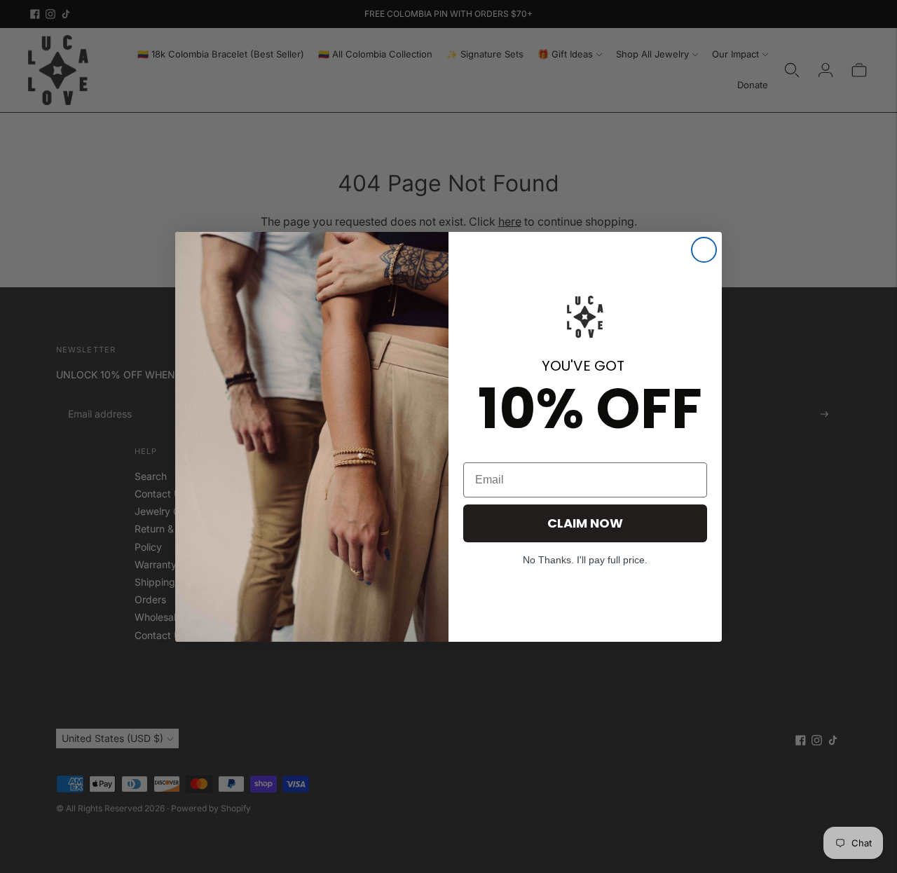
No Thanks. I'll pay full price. (585, 559)
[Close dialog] (704, 250)
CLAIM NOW (585, 523)
